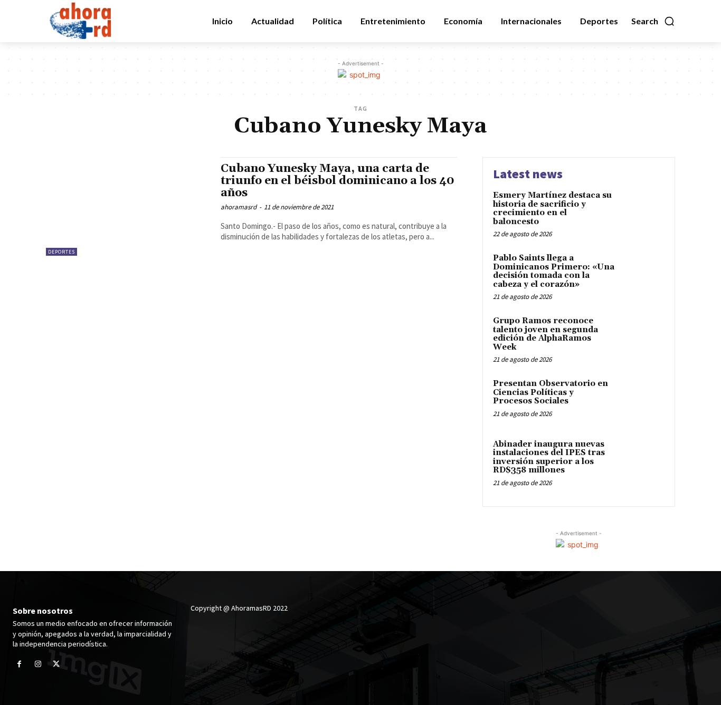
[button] (653, 21)
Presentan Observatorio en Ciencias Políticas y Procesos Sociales (550, 392)
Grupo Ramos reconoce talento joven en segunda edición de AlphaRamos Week (545, 334)
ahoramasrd (239, 206)
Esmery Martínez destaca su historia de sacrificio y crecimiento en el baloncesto (552, 208)
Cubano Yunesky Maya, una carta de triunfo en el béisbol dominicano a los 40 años (337, 181)
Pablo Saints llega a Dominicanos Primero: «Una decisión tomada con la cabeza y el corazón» (553, 271)
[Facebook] (19, 664)
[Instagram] (37, 664)
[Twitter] (56, 664)
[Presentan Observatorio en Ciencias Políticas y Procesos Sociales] (642, 400)
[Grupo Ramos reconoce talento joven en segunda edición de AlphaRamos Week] (642, 337)
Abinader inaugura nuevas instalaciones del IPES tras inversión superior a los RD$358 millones (549, 457)
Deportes (61, 251)
